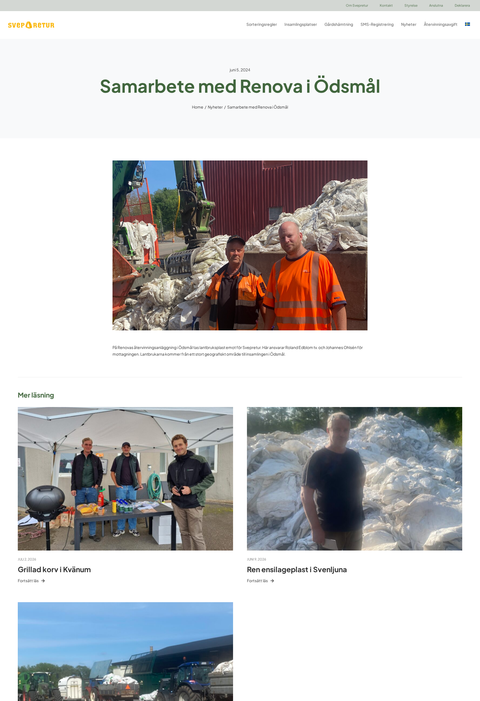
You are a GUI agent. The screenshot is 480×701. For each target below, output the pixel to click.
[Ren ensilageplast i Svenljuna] (354, 410)
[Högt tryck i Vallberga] (125, 605)
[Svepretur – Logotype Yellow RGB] (31, 23)
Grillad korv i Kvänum (54, 569)
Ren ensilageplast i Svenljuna (297, 569)
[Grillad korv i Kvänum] (125, 410)
